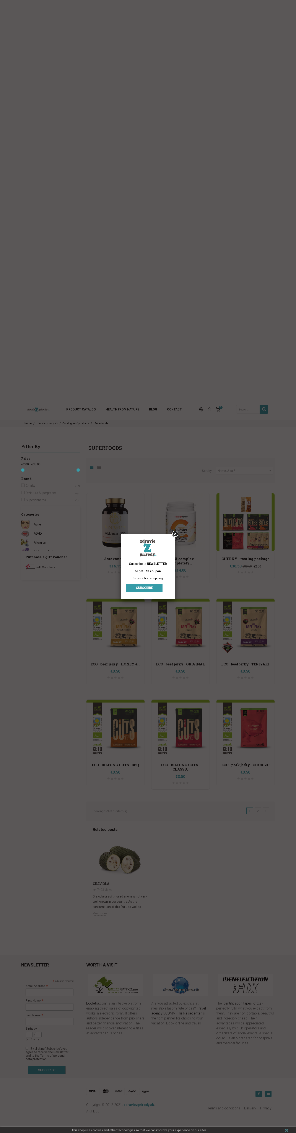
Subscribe (144, 588)
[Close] (175, 534)
